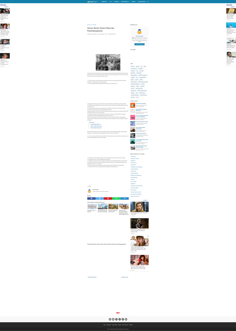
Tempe (137, 86)
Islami (145, 66)
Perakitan (133, 77)
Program (116, 1)
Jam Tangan (133, 181)
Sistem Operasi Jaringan (143, 81)
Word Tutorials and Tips (141, 90)
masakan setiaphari (135, 95)
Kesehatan (141, 68)
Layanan (133, 1)
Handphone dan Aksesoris (136, 167)
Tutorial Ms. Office (139, 88)
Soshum (142, 84)
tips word (133, 97)
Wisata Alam (133, 90)
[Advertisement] (118, 13)
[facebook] (91, 198)
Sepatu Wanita (134, 177)
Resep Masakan (141, 1)
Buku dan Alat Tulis (135, 196)
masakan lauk (142, 92)
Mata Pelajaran (134, 75)
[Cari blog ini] (148, 1)
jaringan (132, 92)
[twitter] (100, 198)
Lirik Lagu (141, 70)
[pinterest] (108, 198)
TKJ (110, 1)
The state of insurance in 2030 (142, 121)
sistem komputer (143, 95)
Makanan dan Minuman (136, 175)
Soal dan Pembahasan (135, 84)
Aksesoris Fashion (135, 158)
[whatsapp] (116, 198)
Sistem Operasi (134, 81)
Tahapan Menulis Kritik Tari (141, 133)
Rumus (136, 79)
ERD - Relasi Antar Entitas (141, 103)
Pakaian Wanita (134, 173)
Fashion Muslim (134, 169)
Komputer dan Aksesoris (136, 194)
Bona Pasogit (139, 36)
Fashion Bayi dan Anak (136, 192)
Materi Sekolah (125, 1)
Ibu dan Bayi (133, 190)
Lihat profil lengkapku (139, 44)
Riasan (132, 79)
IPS (141, 66)
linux (137, 92)
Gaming (137, 66)
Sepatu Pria (133, 164)
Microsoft (104, 1)
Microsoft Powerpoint (143, 75)
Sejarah (141, 79)
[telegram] (124, 198)
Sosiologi (132, 86)
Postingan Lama (125, 277)
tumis (137, 97)
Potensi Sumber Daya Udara (96, 127)
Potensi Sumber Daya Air (95, 124)
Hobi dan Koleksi (134, 187)
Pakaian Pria (133, 162)
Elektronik (133, 160)
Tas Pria (133, 179)
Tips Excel (142, 86)
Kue (137, 70)
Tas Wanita (133, 171)
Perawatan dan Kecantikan (137, 185)
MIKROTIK (133, 73)
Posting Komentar (112, 34)
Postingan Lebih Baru (92, 277)
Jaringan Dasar (134, 68)
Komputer (133, 70)
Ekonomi (132, 66)
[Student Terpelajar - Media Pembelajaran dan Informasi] (93, 1)
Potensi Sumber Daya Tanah (96, 126)
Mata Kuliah (139, 73)
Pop (137, 77)
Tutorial (132, 88)
